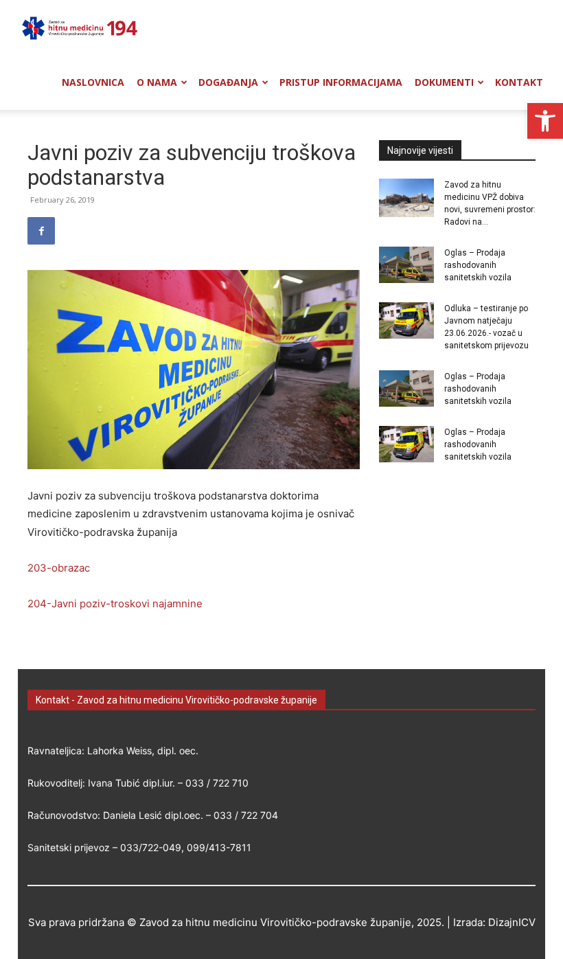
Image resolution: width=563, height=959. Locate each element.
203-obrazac (58, 567)
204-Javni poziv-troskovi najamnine (115, 603)
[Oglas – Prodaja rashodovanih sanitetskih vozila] (406, 265)
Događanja (228, 82)
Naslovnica (93, 82)
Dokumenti (444, 82)
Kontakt (519, 82)
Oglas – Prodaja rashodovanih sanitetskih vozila (478, 265)
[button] (545, 121)
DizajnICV (512, 922)
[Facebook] (41, 231)
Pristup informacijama (340, 82)
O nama (157, 82)
